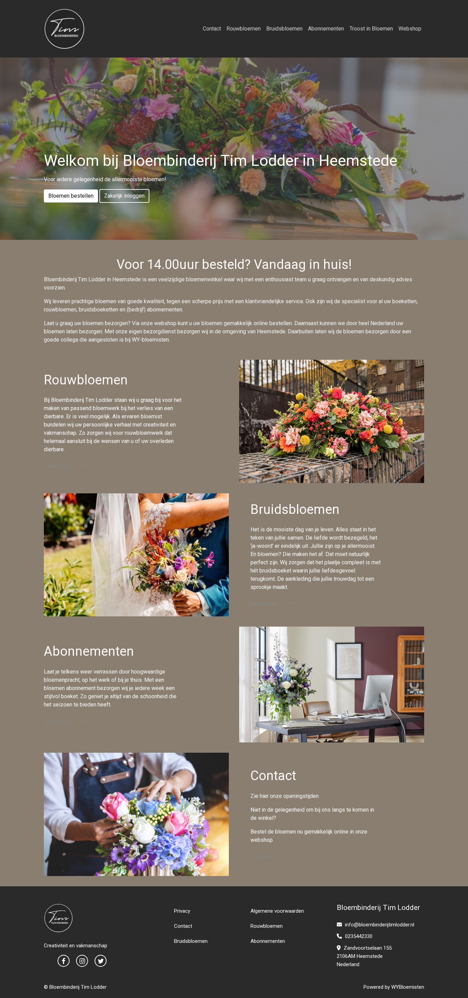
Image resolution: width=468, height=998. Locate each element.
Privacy (182, 911)
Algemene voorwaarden (277, 911)
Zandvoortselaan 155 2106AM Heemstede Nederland (364, 956)
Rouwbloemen (243, 28)
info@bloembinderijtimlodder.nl (379, 925)
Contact (212, 28)
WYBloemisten (407, 987)
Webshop (409, 28)
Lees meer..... (60, 466)
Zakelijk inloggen (124, 196)
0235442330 (358, 936)
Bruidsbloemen (284, 28)
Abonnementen (326, 28)
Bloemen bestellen (71, 196)
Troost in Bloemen (371, 28)
